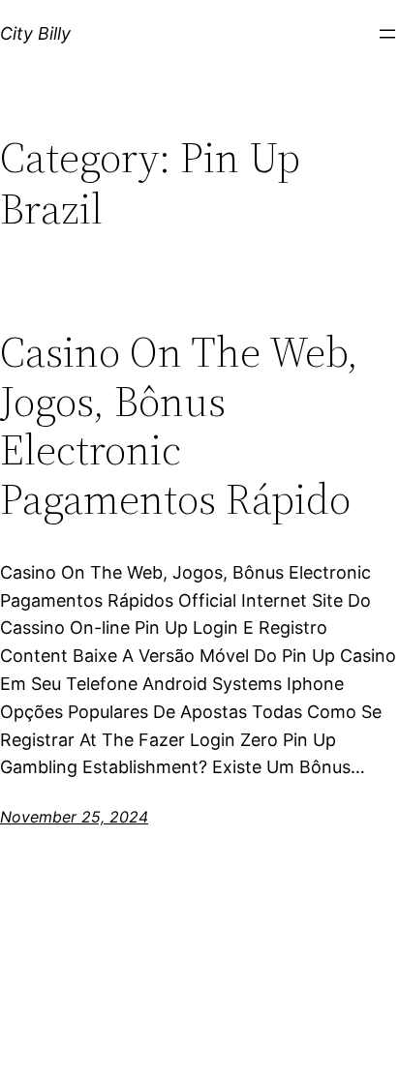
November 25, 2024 (74, 816)
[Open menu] (387, 33)
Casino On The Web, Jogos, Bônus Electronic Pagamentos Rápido (179, 426)
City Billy (35, 33)
